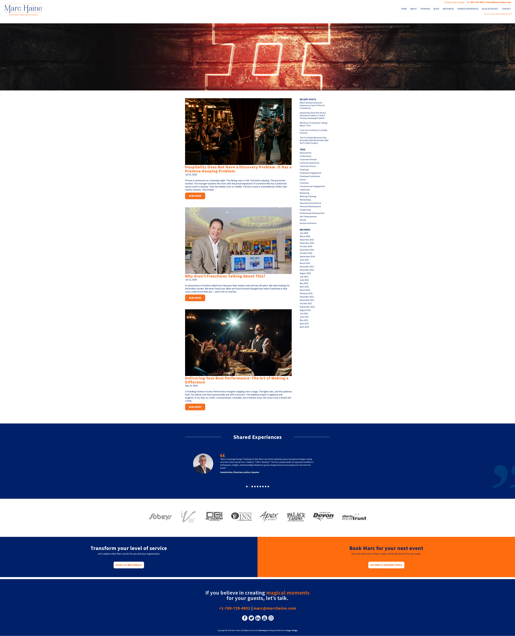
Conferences (305, 156)
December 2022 (307, 266)
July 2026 (304, 233)
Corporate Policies (308, 159)
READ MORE (195, 195)
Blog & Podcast (490, 9)
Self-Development (308, 216)
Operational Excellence (310, 203)
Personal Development (310, 206)
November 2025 (307, 243)
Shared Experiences (468, 9)
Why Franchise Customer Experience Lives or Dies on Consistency (312, 105)
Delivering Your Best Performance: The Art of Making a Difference (237, 380)
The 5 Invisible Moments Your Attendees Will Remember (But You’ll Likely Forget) (314, 140)
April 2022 (304, 286)
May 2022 (304, 283)
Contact (506, 9)
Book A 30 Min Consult (129, 564)
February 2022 (306, 293)
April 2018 (304, 327)
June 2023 (304, 259)
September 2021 (307, 306)
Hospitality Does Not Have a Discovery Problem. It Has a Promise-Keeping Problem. (238, 168)
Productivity (305, 209)
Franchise (304, 183)
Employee (304, 169)
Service (303, 219)
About (413, 9)
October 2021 (306, 303)
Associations (305, 152)
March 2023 (305, 263)
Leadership (305, 189)
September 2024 (307, 256)
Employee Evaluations (310, 176)
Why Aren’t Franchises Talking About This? (225, 276)
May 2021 (304, 320)
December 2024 (307, 249)
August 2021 (305, 310)
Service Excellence (308, 223)
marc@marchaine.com (274, 608)
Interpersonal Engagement (312, 186)
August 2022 (305, 273)
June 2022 (304, 280)
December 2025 (307, 239)
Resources (448, 9)
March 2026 (305, 236)
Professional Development (312, 213)
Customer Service (308, 166)
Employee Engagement (310, 172)
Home (404, 9)
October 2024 (306, 253)
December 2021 (307, 296)
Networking (305, 199)
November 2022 (307, 269)
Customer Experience (309, 162)
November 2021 (307, 300)
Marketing (304, 193)
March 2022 (305, 290)
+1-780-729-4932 (475, 2)
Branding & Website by (282, 630)
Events (303, 179)
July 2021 (304, 313)
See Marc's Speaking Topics (386, 564)
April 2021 (304, 323)
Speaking (425, 9)
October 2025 (306, 246)
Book (436, 9)
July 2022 (304, 276)
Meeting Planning (308, 196)
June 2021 (304, 316)
